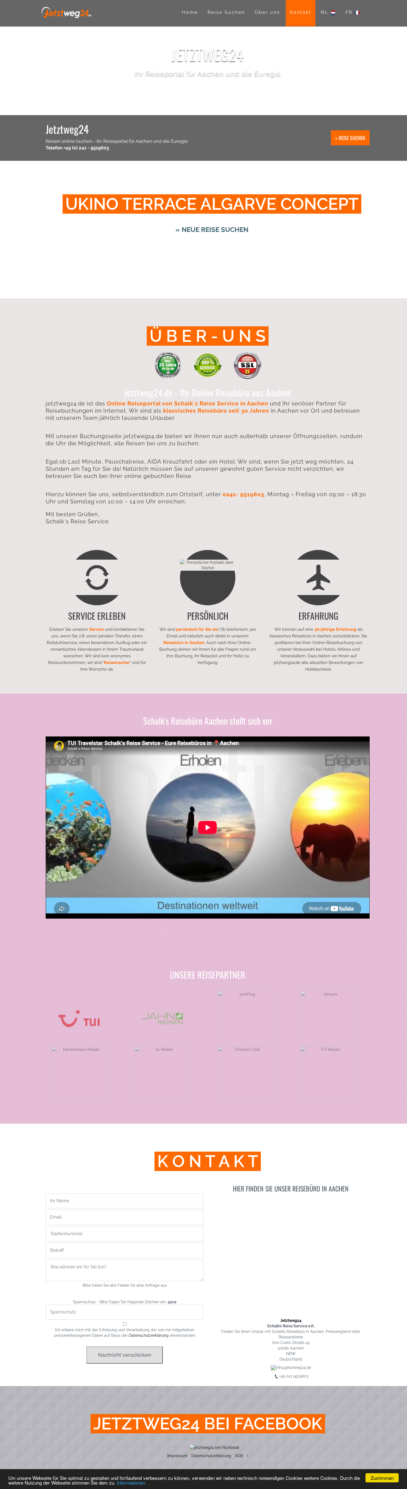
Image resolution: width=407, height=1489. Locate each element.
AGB (239, 1456)
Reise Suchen (226, 12)
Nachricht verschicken (124, 1355)
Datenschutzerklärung (149, 1335)
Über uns (267, 12)
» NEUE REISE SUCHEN (212, 230)
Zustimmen (382, 1477)
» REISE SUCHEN (350, 137)
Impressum (177, 1456)
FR (350, 12)
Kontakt (300, 12)
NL (325, 12)
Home (190, 12)
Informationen (131, 1482)
